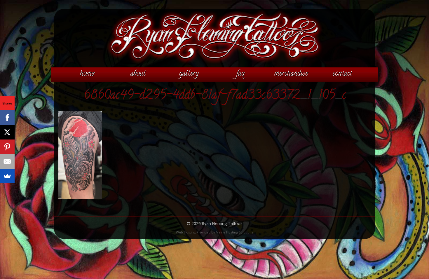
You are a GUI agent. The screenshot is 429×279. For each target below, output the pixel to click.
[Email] (7, 161)
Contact (342, 74)
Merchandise (291, 74)
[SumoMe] (7, 176)
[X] (7, 132)
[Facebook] (7, 117)
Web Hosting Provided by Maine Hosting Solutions (214, 232)
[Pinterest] (7, 147)
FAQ (240, 74)
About (137, 74)
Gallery (189, 74)
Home (87, 74)
